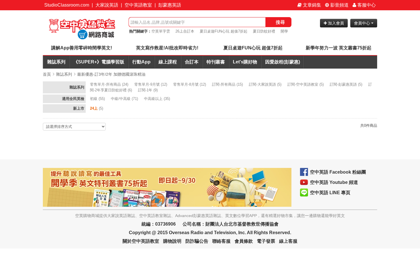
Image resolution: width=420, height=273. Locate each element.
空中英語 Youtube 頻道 (334, 182)
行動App (141, 61)
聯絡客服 (221, 241)
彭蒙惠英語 (169, 5)
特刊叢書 (216, 61)
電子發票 (266, 241)
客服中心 (366, 5)
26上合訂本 (184, 31)
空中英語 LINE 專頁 (330, 192)
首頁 (47, 74)
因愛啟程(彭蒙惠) (282, 61)
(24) (109, 84)
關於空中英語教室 (141, 241)
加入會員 (335, 23)
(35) (157, 99)
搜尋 (280, 22)
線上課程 (168, 61)
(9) (148, 90)
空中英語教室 (138, 5)
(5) (266, 84)
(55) (98, 99)
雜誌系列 (56, 61)
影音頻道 (339, 5)
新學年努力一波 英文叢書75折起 (338, 47)
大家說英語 (106, 5)
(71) (125, 99)
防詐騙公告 (196, 241)
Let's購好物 (245, 61)
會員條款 (244, 241)
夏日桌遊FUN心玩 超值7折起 (223, 31)
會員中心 (362, 23)
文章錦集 (311, 5)
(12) (151, 84)
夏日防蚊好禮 (264, 31)
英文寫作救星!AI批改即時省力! (167, 47)
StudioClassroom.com (66, 5)
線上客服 (288, 241)
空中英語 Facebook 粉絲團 (338, 172)
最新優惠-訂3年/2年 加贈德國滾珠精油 (111, 74)
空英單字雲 (160, 31)
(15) (228, 84)
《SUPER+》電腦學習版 (98, 61)
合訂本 (192, 61)
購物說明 (172, 241)
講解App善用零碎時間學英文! (81, 47)
